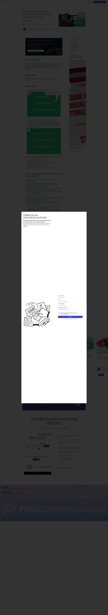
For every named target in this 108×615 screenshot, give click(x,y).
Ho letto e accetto (68, 313)
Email (59, 299)
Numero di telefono (61, 303)
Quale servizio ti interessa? (62, 307)
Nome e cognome (61, 295)
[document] (54, 307)
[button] (85, 213)
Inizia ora (70, 316)
